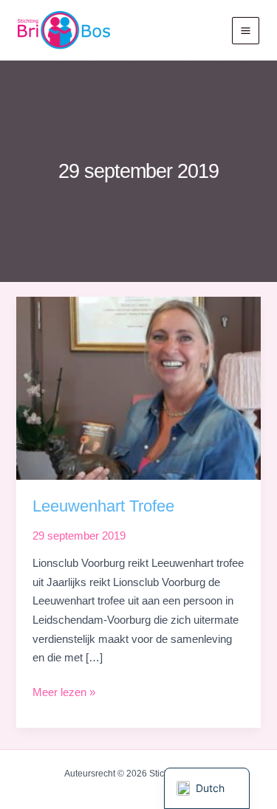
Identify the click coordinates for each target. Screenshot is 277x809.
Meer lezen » (64, 694)
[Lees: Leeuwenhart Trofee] (138, 387)
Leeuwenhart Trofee (103, 506)
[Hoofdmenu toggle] (245, 30)
